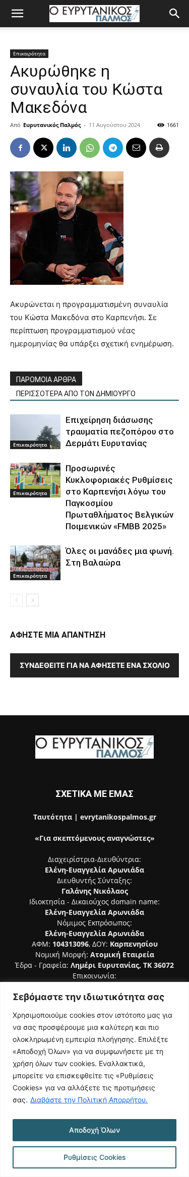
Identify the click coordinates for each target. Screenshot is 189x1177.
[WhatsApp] (90, 148)
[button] (17, 13)
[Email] (136, 148)
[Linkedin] (66, 148)
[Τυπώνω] (159, 148)
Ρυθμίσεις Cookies (95, 1157)
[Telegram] (113, 148)
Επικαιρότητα (29, 53)
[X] (43, 148)
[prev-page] (16, 600)
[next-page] (32, 600)
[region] (94, 1079)
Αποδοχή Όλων (94, 1130)
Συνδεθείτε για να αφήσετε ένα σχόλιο (95, 665)
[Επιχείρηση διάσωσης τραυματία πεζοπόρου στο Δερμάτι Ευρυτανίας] (35, 431)
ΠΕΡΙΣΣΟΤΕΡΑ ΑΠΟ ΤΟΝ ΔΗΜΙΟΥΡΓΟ (76, 394)
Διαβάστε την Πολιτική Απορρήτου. (89, 1099)
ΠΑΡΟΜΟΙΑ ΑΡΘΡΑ (46, 380)
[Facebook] (20, 148)
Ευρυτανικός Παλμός (52, 125)
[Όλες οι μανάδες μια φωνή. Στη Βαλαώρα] (35, 562)
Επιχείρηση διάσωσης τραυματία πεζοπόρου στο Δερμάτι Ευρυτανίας (120, 431)
